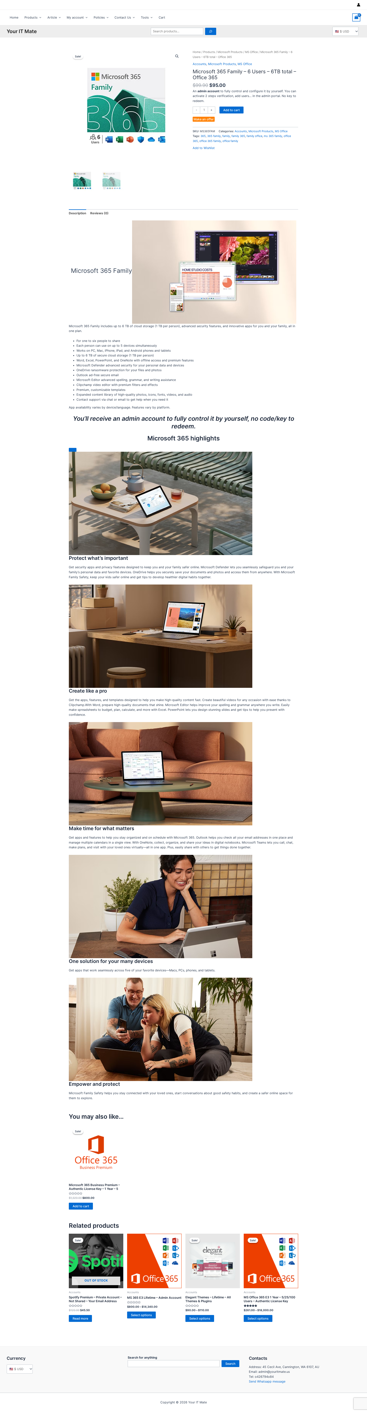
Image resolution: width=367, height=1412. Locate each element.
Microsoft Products (230, 52)
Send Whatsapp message (267, 1381)
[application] (39, 17)
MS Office (251, 52)
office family (230, 141)
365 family (214, 136)
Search (230, 1364)
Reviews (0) (99, 213)
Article (52, 17)
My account (75, 17)
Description (77, 213)
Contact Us (122, 17)
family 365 (238, 136)
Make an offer (204, 119)
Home (14, 17)
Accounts (199, 64)
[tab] (77, 213)
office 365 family (210, 141)
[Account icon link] (358, 5)
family (226, 136)
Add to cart (231, 110)
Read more (80, 1318)
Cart (162, 17)
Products (30, 17)
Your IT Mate (22, 31)
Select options (141, 1315)
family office (254, 136)
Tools (145, 17)
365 (203, 136)
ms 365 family (273, 136)
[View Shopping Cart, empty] (356, 17)
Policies (99, 17)
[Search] (210, 31)
